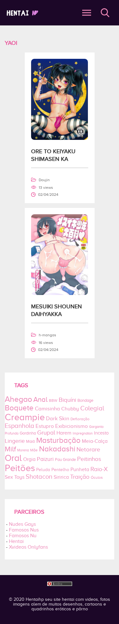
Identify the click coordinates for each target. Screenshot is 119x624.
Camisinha (47, 409)
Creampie (25, 417)
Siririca (61, 477)
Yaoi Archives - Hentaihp (38, 13)
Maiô (30, 441)
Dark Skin (57, 418)
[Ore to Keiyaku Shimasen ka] (59, 138)
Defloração (79, 419)
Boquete (19, 408)
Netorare (88, 449)
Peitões (20, 468)
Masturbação (58, 440)
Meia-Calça (95, 441)
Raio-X (99, 469)
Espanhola (19, 425)
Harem (63, 433)
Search (105, 12)
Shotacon (39, 476)
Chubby (70, 409)
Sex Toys (14, 477)
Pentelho (60, 469)
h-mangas (47, 335)
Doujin (44, 180)
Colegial (92, 408)
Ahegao (18, 399)
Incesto (101, 432)
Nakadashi (57, 448)
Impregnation (83, 433)
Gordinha (28, 433)
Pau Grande (65, 459)
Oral (13, 458)
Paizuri (45, 459)
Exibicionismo (71, 426)
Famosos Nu (22, 535)
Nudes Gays (22, 524)
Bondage (85, 400)
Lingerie (15, 441)
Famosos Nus (24, 530)
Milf (10, 449)
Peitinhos (89, 459)
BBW (53, 401)
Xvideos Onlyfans (28, 547)
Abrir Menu (86, 12)
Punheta (79, 469)
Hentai (16, 541)
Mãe (34, 450)
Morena (23, 450)
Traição (79, 476)
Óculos (97, 478)
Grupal (46, 432)
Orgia (29, 459)
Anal (40, 399)
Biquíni (67, 399)
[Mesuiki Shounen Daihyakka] (59, 293)
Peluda (43, 469)
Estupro (45, 426)
